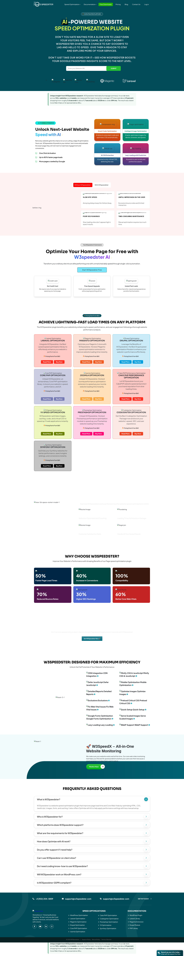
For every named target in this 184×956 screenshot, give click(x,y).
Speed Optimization (71, 4)
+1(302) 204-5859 (44, 899)
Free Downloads (106, 4)
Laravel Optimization (77, 919)
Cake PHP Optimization (108, 915)
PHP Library (134, 928)
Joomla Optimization (77, 932)
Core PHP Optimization (78, 928)
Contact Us (136, 4)
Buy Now (59, 362)
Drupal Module (135, 925)
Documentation (89, 4)
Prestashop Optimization (109, 922)
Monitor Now (94, 767)
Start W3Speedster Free (92, 270)
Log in (146, 4)
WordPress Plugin (136, 915)
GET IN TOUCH (143, 899)
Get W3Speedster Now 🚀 (92, 638)
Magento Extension (136, 922)
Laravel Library (135, 919)
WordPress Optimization (79, 915)
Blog (126, 4)
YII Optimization (105, 925)
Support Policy (86, 939)
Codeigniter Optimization (109, 919)
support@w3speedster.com (78, 899)
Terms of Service (106, 939)
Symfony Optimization (108, 928)
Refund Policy (96, 939)
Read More (47, 362)
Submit (113, 68)
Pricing (118, 4)
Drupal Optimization (77, 925)
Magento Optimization (78, 922)
